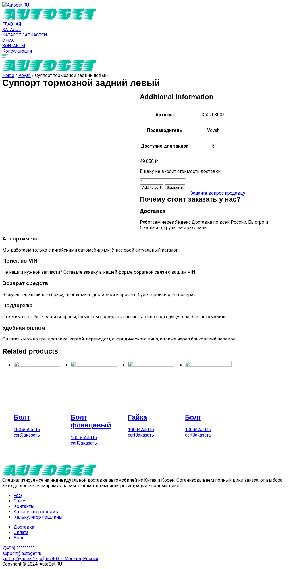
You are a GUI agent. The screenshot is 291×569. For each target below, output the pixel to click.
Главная (11, 24)
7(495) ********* (18, 548)
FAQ (18, 495)
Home (8, 75)
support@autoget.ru (21, 553)
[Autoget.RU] (15, 5)
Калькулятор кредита (36, 511)
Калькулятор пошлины (38, 517)
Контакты (13, 45)
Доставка (24, 527)
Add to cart (151, 187)
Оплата (21, 532)
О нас (8, 40)
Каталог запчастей (24, 35)
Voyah (24, 75)
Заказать (175, 187)
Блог (19, 538)
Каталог (11, 29)
